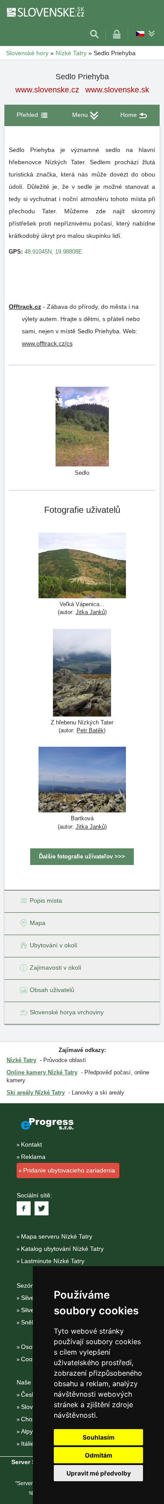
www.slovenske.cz (47, 89)
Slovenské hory (27, 52)
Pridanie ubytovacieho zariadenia (69, 1170)
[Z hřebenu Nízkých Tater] (82, 674)
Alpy (27, 1431)
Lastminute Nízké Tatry (52, 1260)
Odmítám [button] (98, 1455)
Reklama (33, 1156)
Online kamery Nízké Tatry (42, 1072)
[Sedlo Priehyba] (82, 426)
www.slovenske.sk (117, 89)
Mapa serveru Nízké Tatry (56, 1236)
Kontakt (31, 1144)
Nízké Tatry (71, 52)
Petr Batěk (90, 730)
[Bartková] (82, 781)
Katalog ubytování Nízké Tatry (62, 1248)
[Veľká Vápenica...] (82, 566)
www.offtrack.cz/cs (47, 343)
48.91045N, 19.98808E (53, 251)
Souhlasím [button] (99, 1437)
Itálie (27, 1443)
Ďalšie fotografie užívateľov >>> (82, 856)
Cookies (32, 1359)
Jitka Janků (90, 612)
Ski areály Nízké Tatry (36, 1092)
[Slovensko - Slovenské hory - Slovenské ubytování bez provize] (45, 12)
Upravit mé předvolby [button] (98, 1473)
